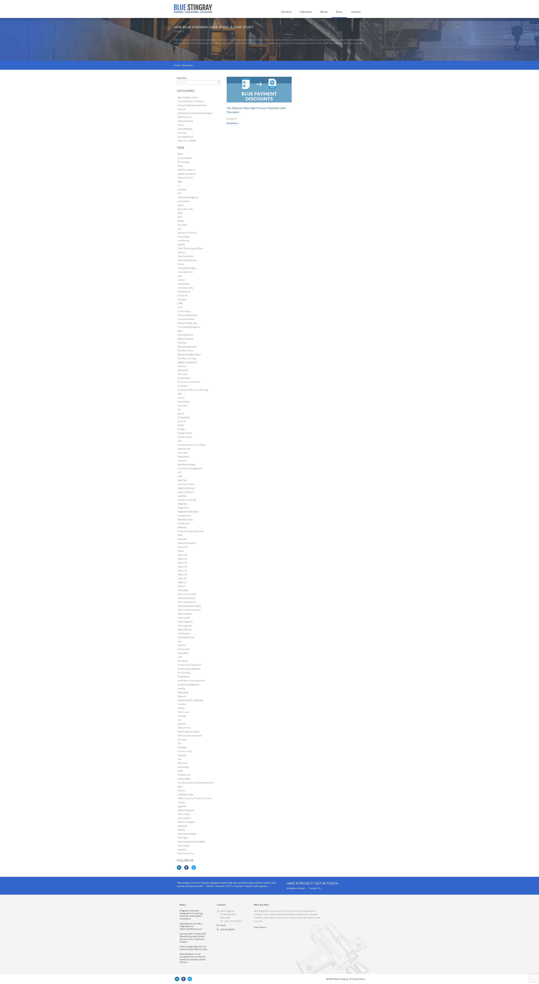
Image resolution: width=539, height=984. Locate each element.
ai (178, 185)
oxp (179, 641)
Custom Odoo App (187, 323)
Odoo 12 (182, 562)
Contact (356, 11)
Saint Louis (183, 712)
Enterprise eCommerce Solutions (195, 113)
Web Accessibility (187, 140)
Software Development (190, 735)
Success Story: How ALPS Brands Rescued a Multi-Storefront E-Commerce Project (193, 937)
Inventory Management (190, 468)
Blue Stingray (341, 979)
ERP (180, 393)
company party (185, 287)
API (179, 193)
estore (181, 397)
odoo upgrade (185, 625)
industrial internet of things (191, 444)
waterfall (182, 825)
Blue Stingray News (188, 97)
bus (179, 228)
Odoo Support (185, 621)
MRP (180, 535)
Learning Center (186, 484)
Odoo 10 (182, 554)
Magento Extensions (188, 511)
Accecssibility (185, 158)
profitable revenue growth (191, 680)
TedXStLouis (184, 774)
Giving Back (184, 417)
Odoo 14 (182, 570)
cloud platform (185, 272)
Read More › (233, 123)
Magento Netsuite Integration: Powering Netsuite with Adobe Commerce (191, 914)
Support (182, 755)
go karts (182, 421)
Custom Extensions (188, 315)
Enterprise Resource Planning (193, 389)
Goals (181, 425)
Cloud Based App (187, 268)
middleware (184, 523)
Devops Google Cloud (189, 354)
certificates (184, 240)
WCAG (181, 829)
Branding (182, 224)
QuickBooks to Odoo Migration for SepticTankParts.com (191, 926)
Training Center (186, 794)
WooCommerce (186, 853)
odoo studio (184, 617)
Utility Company (186, 810)
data (180, 330)
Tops (180, 786)
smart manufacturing (188, 731)
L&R (180, 476)
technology (183, 767)
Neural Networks (187, 543)
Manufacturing (185, 121)
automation (183, 201)
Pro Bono (183, 660)
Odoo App (183, 590)
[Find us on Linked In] (177, 979)
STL (180, 743)
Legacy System (185, 492)
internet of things (186, 464)
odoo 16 (182, 578)
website (182, 849)
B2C (180, 217)
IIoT (180, 440)
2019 (180, 154)
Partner (182, 645)
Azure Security (185, 209)
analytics (182, 189)
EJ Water (183, 385)
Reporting (183, 692)
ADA (180, 165)
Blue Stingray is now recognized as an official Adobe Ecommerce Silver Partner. (193, 958)
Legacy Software (186, 488)
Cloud (181, 264)
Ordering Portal (186, 637)
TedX (180, 770)
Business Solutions (187, 232)
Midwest (182, 527)
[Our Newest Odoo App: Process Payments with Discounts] (259, 90)
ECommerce (184, 378)
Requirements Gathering (190, 700)
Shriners (182, 723)
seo (179, 719)
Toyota (181, 790)
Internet (182, 460)
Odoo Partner (185, 613)
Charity (181, 244)
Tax (179, 759)
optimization (184, 633)
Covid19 (182, 299)
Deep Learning (185, 338)
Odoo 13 (182, 566)
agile (180, 181)
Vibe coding (184, 814)
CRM (180, 303)
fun (179, 409)
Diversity (182, 374)
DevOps (182, 342)
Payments (183, 653)
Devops (182, 109)
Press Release (185, 128)
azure (180, 205)
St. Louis (182, 739)
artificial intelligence (188, 197)
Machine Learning (187, 499)
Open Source (184, 629)
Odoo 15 (182, 574)
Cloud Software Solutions (191, 101)
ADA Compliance (186, 169)
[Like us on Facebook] (183, 979)
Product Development (189, 664)
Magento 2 (183, 507)
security (182, 715)
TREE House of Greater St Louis (194, 798)
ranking (181, 688)
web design (183, 845)
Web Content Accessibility (191, 841)
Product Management (189, 668)
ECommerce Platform (189, 382)
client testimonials (187, 260)
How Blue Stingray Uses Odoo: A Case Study (213, 27)
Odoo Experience (187, 602)
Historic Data (185, 437)
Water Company (186, 822)
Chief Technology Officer (190, 248)
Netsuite (182, 539)
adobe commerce (187, 173)
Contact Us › (315, 888)
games (181, 413)
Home (177, 65)
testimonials (184, 778)
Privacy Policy (357, 979)
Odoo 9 (182, 586)
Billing (181, 220)
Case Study (183, 236)
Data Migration (185, 334)
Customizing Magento (189, 327)
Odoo (181, 550)
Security (182, 132)
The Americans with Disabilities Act (196, 782)
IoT (179, 472)
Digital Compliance (187, 362)
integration (183, 456)
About (324, 11)
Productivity (184, 672)
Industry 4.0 (184, 448)
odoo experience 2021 (189, 605)
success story (185, 751)
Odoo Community (187, 594)
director (182, 366)
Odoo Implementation (189, 609)
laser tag (182, 480)
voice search (184, 818)
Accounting (183, 162)
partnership (184, 649)
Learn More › (260, 927)
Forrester (183, 405)
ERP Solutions (185, 117)
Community (184, 283)
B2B (180, 213)
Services (286, 11)
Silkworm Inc (184, 727)
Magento (182, 503)
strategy (182, 747)
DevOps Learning (187, 358)
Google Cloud (185, 433)
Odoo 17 (182, 582)
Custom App (184, 311)
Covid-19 (182, 295)
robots (181, 708)
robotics (182, 704)
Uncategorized (185, 136)
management (184, 515)
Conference (184, 291)
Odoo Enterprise (186, 598)
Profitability (184, 676)
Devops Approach (187, 346)
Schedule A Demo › (296, 888)
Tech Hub (183, 763)
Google (181, 429)
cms (180, 275)
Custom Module (186, 319)
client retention (186, 256)
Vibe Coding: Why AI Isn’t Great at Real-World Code (193, 947)
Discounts (183, 370)
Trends (181, 802)
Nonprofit (183, 547)
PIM (180, 657)
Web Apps (183, 837)
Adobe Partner (185, 177)
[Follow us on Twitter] (190, 979)
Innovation (183, 452)
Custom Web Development (192, 105)
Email (223, 925)
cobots (181, 279)
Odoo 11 (182, 558)
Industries (306, 11)
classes (181, 252)
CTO (180, 307)
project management (188, 684)
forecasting (183, 401)
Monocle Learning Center (191, 531)
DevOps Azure (185, 350)
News (339, 11)
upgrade (182, 806)
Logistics (182, 495)
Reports (182, 696)
